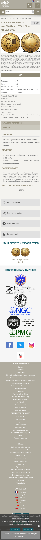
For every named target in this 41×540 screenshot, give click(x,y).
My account (20, 419)
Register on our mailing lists (21, 433)
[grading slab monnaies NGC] (20, 311)
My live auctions (20, 427)
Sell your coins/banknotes (20, 447)
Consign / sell (12, 234)
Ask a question (13, 223)
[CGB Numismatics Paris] (5, 8)
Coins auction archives (20, 383)
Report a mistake (13, 202)
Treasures (20, 391)
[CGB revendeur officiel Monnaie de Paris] (20, 322)
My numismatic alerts (20, 430)
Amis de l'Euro (20, 410)
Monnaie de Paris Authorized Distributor (20, 375)
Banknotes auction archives (20, 386)
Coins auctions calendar (20, 450)
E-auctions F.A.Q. (34, 67)
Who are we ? (20, 459)
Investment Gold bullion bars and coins (20, 378)
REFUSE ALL (27, 530)
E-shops (20, 367)
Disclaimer (20, 480)
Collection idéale (20, 405)
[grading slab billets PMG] (20, 333)
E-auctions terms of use (20, 475)
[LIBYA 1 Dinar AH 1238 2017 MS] (20, 52)
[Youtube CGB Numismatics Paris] (20, 355)
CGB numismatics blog (20, 397)
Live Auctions (20, 372)
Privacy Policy (21, 483)
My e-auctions (20, 424)
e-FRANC (20, 402)
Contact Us (20, 416)
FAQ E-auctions (20, 467)
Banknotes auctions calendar (20, 452)
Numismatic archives (20, 394)
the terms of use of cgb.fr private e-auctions (16, 61)
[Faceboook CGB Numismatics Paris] (9, 345)
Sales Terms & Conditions (20, 472)
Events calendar (20, 388)
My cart (20, 422)
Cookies (20, 486)
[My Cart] (29, 7)
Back (36, 23)
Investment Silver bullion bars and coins (20, 380)
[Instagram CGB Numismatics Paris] (31, 345)
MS (20, 75)
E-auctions (20, 370)
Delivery (20, 435)
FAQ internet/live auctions (20, 469)
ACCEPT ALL (15, 530)
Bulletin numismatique (20, 399)
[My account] (37, 7)
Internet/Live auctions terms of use (20, 478)
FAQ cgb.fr (20, 464)
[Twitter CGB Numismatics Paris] (20, 345)
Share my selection (14, 213)
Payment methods (20, 438)
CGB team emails (20, 461)
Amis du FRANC (20, 407)
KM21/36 (5, 127)
